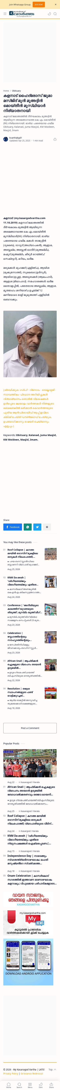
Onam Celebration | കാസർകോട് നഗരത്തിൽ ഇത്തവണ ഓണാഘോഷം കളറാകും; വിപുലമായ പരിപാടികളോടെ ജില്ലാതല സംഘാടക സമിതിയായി (31, 879)
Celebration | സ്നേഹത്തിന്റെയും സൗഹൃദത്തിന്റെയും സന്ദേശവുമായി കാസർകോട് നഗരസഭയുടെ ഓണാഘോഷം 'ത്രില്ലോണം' (24, 636)
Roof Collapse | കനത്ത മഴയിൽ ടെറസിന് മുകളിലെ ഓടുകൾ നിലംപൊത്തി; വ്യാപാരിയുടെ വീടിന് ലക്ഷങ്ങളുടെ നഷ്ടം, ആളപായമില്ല (23, 553)
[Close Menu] (56, 4)
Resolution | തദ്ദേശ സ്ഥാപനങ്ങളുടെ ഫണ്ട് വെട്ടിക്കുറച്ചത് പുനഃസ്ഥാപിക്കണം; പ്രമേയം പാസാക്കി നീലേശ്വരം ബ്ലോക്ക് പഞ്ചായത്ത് (23, 692)
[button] (49, 13)
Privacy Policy (10, 1073)
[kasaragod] (27, 782)
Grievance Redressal (32, 1073)
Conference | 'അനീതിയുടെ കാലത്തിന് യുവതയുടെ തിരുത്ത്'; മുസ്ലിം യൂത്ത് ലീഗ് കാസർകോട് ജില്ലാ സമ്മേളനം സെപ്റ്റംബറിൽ (25, 609)
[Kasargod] (26, 831)
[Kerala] (36, 782)
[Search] (55, 13)
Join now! (39, 4)
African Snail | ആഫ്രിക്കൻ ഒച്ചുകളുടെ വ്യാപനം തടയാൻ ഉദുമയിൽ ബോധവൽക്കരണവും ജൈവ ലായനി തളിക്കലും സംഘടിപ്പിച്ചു (24, 664)
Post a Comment (30, 728)
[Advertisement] (30, 52)
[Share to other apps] (47, 527)
